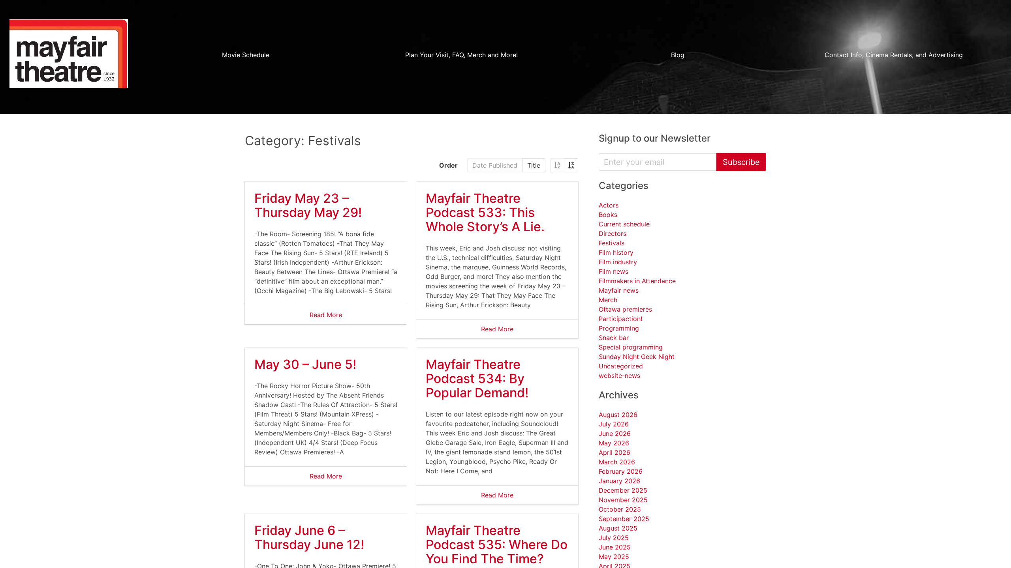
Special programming (631, 347)
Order (448, 165)
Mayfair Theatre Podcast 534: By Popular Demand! (477, 378)
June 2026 (615, 433)
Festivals (611, 243)
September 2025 (624, 519)
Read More (326, 315)
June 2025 (615, 547)
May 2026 (614, 443)
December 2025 (623, 490)
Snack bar (614, 338)
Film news (613, 271)
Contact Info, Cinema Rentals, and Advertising (894, 55)
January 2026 (619, 481)
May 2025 (614, 557)
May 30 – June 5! (305, 364)
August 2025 (618, 528)
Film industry (618, 262)
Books (608, 215)
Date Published (494, 165)
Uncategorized (621, 366)
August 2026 (618, 415)
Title (533, 165)
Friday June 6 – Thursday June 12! (309, 537)
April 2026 (614, 452)
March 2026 (617, 462)
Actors (608, 205)
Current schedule (624, 224)
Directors (612, 233)
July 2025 (614, 538)
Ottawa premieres (625, 309)
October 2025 (620, 509)
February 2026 (621, 471)
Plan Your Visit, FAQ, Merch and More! (461, 55)
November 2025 (623, 500)
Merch (608, 300)
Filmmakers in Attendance (637, 281)
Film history (616, 252)
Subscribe (741, 162)
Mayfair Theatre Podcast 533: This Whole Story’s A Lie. (485, 212)
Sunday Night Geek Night (637, 357)
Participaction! (620, 319)
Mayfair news (619, 290)
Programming (619, 328)
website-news (619, 375)
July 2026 (614, 424)
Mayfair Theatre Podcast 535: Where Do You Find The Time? (497, 544)
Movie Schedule (245, 55)
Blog (677, 55)
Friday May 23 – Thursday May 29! (308, 205)
